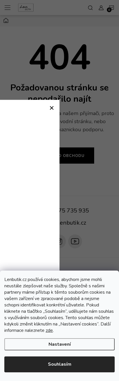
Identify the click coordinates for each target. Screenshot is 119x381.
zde (49, 330)
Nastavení (60, 344)
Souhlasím (59, 364)
